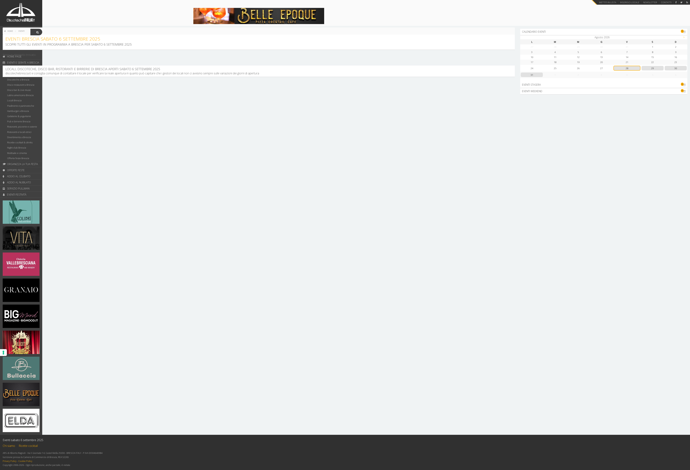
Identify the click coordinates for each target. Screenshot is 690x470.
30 (675, 68)
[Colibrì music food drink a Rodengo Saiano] (21, 213)
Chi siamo (9, 446)
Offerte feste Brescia (18, 158)
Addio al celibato (18, 176)
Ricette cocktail (28, 446)
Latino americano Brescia (20, 95)
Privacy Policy (10, 461)
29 (652, 68)
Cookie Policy (25, 461)
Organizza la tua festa (22, 164)
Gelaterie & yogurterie (19, 116)
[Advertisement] (603, 122)
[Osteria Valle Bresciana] (21, 265)
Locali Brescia (14, 100)
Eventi (22, 31)
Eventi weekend (602, 91)
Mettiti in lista (607, 2)
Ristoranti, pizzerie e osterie (22, 126)
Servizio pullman (17, 188)
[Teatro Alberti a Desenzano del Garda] (21, 343)
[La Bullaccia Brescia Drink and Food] (21, 369)
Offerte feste (15, 170)
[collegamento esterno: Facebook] (675, 2)
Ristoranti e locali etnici (19, 132)
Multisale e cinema (17, 153)
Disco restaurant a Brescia (20, 84)
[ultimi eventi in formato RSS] (687, 2)
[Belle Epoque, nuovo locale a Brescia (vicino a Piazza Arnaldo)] (21, 395)
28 (627, 68)
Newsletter (650, 2)
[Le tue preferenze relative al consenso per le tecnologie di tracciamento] (3, 352)
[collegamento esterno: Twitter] (681, 2)
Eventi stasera (602, 84)
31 (532, 75)
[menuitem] (8, 31)
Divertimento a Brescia (19, 137)
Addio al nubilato (18, 182)
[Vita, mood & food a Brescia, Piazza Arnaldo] (21, 239)
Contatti (666, 2)
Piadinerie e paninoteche (20, 105)
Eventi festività (16, 194)
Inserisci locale (629, 2)
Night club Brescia (16, 147)
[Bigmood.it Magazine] (21, 317)
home (10, 31)
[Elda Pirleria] (21, 421)
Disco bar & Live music (19, 90)
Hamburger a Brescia (18, 111)
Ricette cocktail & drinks (20, 142)
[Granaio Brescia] (21, 291)
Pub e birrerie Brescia (18, 121)
